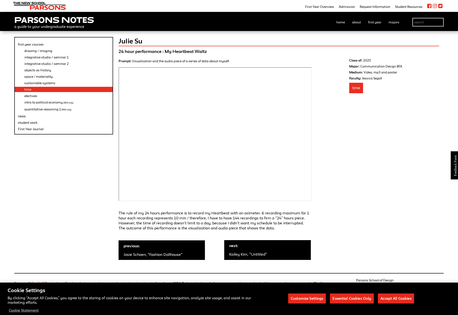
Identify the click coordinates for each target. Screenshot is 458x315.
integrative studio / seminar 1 (46, 57)
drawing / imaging (38, 51)
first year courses (31, 44)
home (340, 22)
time (27, 89)
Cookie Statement (24, 310)
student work (27, 122)
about (356, 22)
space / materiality (38, 76)
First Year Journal (30, 129)
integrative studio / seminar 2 (46, 64)
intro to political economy (48, 102)
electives (30, 96)
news (22, 116)
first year (374, 22)
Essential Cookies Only (352, 298)
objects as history (37, 70)
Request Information (375, 7)
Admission (347, 7)
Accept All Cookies (395, 298)
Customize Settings (307, 298)
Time (356, 88)
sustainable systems (39, 83)
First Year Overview (319, 7)
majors (394, 22)
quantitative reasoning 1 (48, 109)
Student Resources (408, 7)
